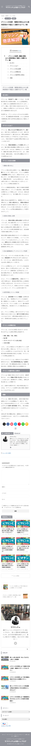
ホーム (3, 734)
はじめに (10, 63)
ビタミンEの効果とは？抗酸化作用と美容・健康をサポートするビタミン (8, 530)
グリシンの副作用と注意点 (15, 75)
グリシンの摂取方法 (14, 72)
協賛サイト (16, 736)
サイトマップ (9, 734)
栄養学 (9, 453)
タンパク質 (5, 453)
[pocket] (11, 424)
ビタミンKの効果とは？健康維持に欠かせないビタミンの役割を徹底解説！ (7, 549)
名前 (3, 486)
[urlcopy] (15, 428)
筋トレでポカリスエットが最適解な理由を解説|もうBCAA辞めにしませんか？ (19, 688)
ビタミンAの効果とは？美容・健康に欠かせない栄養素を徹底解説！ (23, 548)
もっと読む (16, 576)
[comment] (26, 424)
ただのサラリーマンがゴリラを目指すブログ (15, 739)
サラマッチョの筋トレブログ (15, 7)
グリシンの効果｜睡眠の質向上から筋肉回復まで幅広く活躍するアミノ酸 (16, 58)
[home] (11, 447)
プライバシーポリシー (18, 734)
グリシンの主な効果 (14, 69)
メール (4, 493)
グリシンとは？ (12, 66)
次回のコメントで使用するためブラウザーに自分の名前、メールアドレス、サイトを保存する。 (15, 506)
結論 (9, 78)
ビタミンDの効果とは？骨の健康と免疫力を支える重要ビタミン (22, 530)
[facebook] (7, 424)
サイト (3, 499)
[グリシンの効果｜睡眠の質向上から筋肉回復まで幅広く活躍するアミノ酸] (15, 424)
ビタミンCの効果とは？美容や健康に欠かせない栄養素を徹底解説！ (7, 565)
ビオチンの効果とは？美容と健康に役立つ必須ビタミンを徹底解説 (22, 565)
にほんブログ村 (6, 726)
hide (19, 50)
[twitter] (4, 424)
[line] (23, 424)
